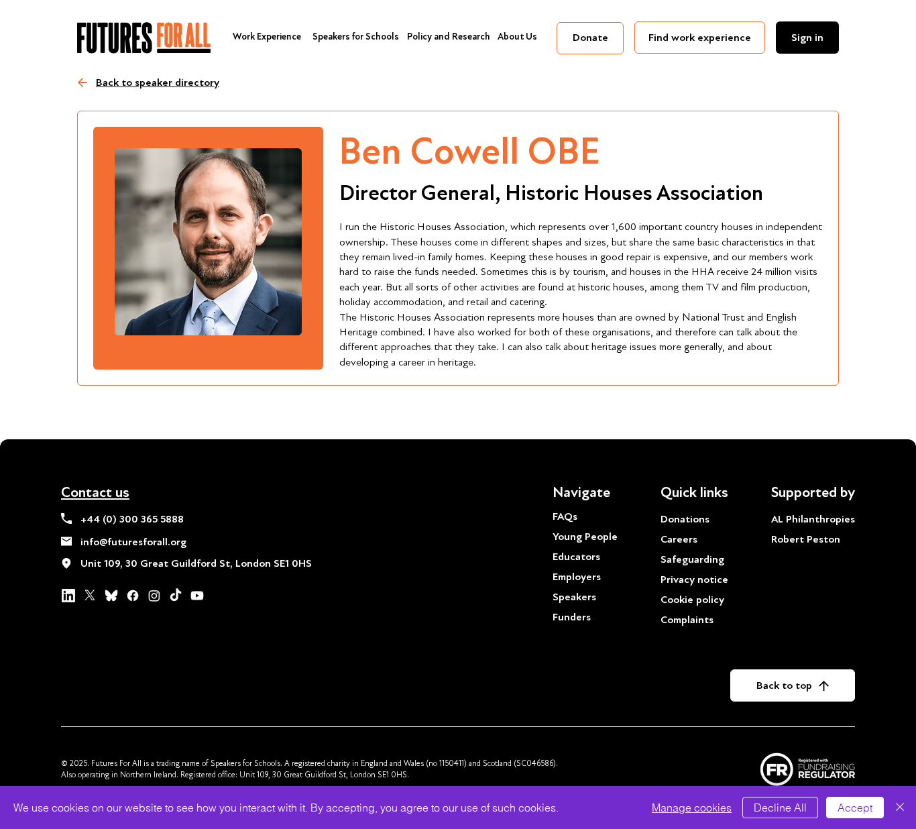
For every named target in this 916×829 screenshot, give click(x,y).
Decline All (780, 807)
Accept (855, 807)
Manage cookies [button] (692, 807)
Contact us (95, 492)
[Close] (900, 807)
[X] (89, 595)
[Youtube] (197, 595)
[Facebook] (132, 595)
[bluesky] (111, 595)
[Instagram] (154, 595)
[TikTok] (175, 595)
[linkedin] (68, 595)
